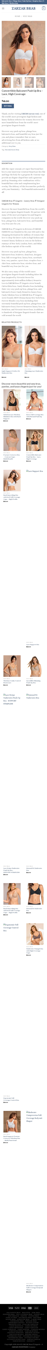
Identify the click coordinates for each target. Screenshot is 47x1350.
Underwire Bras (17, 1321)
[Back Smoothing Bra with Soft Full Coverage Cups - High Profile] (12, 480)
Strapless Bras (23, 1319)
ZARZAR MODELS (19, 1341)
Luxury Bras (39, 1314)
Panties (24, 1316)
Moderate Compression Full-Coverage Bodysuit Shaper (34, 1287)
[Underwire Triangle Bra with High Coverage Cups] (35, 934)
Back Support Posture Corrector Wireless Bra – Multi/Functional (11, 1138)
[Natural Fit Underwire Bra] (35, 779)
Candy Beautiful (16, 1326)
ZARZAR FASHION (33, 1339)
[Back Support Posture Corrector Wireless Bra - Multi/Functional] (12, 1121)
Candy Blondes (31, 1326)
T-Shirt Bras (36, 1319)
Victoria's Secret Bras (12, 150)
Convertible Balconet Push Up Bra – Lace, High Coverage (33, 457)
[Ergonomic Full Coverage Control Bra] (12, 1008)
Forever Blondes (16, 1331)
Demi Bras (36, 1312)
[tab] (23, 163)
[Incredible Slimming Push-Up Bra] (35, 666)
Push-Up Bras (11, 1317)
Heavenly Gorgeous (15, 1332)
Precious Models (16, 1334)
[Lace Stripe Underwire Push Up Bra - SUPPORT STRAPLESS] (12, 779)
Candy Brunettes (16, 1327)
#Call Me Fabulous (30, 1324)
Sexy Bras (27, 16)
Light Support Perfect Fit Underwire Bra (11, 372)
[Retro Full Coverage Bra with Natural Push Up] (35, 400)
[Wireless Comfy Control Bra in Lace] (12, 666)
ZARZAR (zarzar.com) (30, 114)
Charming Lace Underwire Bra (34, 372)
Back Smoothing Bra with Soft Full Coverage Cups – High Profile (11, 497)
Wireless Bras (31, 1321)
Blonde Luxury (32, 1322)
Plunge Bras (34, 1316)
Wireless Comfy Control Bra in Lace (12, 682)
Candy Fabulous (31, 1327)
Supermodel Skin (15, 1337)
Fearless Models (38, 1329)
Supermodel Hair (14, 1336)
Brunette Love (15, 1324)
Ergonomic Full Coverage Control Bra (11, 1099)
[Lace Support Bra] (35, 555)
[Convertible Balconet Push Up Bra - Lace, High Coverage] (35, 440)
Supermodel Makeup (31, 1336)
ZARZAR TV (31, 1341)
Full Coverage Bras (24, 1314)
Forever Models (31, 1331)
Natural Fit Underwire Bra (34, 869)
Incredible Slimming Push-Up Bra (33, 682)
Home (17, 16)
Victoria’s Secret (31, 1337)
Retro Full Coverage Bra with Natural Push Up (34, 416)
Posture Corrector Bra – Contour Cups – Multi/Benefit (11, 457)
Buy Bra (8, 106)
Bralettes (26, 1312)
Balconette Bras (13, 1312)
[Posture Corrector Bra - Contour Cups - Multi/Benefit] (12, 440)
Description (7, 163)
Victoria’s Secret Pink (16, 1339)
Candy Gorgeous (9, 1329)
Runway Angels (31, 1334)
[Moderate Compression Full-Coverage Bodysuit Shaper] (35, 1196)
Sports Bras (11, 1319)
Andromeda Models (16, 1322)
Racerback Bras (25, 1317)
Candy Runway (23, 1329)
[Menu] (3, 8)
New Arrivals (13, 1316)
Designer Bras (9, 1314)
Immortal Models (32, 1332)
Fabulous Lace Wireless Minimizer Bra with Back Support (12, 417)
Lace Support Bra (32, 644)
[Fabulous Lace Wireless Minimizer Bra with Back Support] (12, 400)
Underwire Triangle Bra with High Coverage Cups (34, 951)
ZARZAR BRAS (23, 8)
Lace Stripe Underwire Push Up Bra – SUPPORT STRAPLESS (11, 870)
